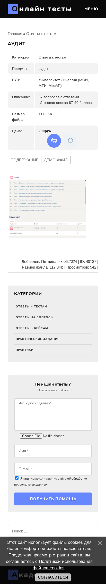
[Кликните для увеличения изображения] (47, 206)
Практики (24, 350)
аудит (43, 68)
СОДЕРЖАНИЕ (25, 160)
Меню (90, 9)
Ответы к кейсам (32, 328)
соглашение (48, 478)
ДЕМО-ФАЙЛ (56, 160)
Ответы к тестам (31, 306)
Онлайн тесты (42, 9)
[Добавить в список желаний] (70, 141)
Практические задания (38, 339)
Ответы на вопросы (35, 317)
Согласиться (53, 577)
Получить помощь (53, 499)
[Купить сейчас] (54, 141)
